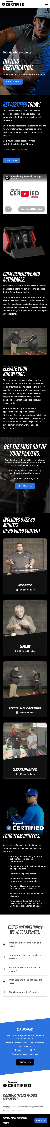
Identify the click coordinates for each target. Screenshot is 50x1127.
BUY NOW (40, 1120)
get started (25, 485)
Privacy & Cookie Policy (12, 1111)
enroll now (13, 81)
